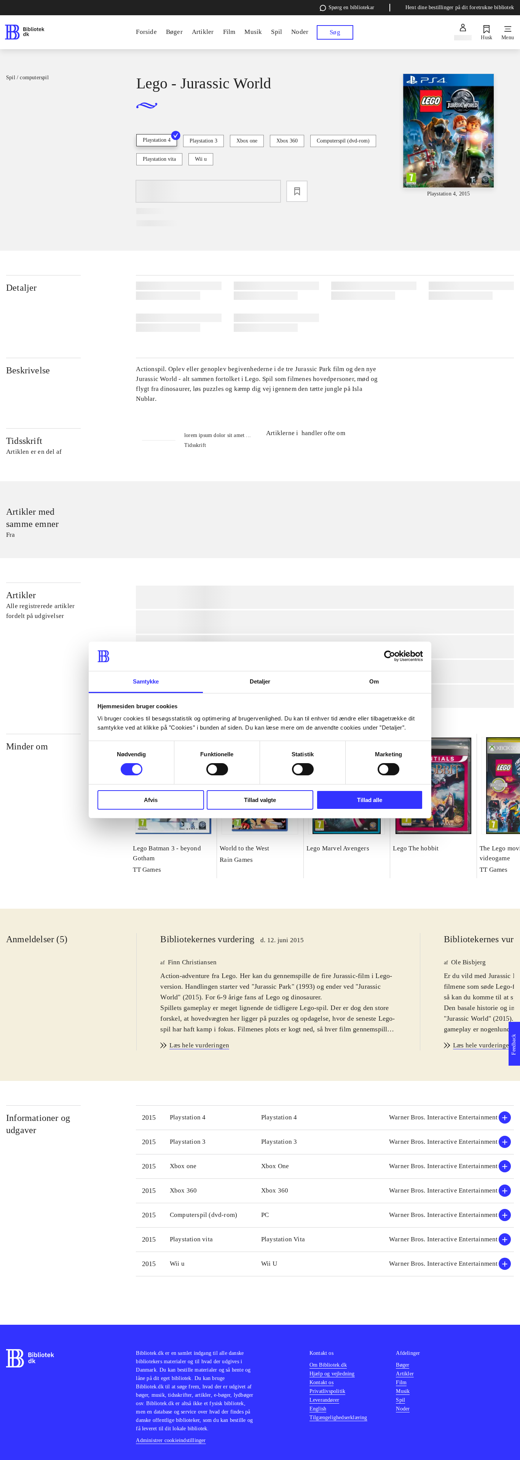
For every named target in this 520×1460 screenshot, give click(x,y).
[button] (325, 1117)
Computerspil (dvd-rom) (343, 141)
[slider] (448, 136)
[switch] (217, 769)
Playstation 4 (157, 140)
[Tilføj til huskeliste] (297, 191)
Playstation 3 (203, 141)
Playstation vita (159, 159)
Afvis (151, 800)
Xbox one (246, 141)
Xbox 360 (287, 141)
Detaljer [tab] (260, 681)
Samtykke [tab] (146, 681)
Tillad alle (369, 800)
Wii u (201, 159)
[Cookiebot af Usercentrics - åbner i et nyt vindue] (389, 656)
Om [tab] (374, 681)
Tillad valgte (260, 800)
